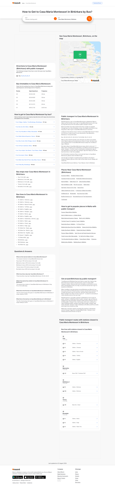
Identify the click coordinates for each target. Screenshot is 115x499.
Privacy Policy (23, 482)
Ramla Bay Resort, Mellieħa (68, 224)
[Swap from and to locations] (55, 18)
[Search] (89, 18)
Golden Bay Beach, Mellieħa (68, 230)
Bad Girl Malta (64, 181)
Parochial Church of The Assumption (82, 196)
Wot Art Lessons (78, 184)
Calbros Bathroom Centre (67, 190)
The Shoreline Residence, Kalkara (69, 239)
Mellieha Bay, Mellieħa (66, 242)
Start (26, 17)
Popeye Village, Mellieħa (67, 233)
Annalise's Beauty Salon (77, 175)
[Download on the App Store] (29, 477)
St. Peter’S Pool (80, 224)
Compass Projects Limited (68, 178)
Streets (77, 476)
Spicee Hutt (80, 187)
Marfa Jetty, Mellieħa (84, 218)
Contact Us (29, 482)
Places (77, 474)
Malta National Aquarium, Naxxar (69, 218)
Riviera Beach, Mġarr (85, 239)
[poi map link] (80, 62)
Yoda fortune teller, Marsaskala (69, 236)
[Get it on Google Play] (17, 477)
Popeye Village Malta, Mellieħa (69, 212)
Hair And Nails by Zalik (66, 184)
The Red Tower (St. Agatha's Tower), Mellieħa (72, 221)
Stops (76, 478)
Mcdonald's (73, 193)
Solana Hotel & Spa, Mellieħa (89, 227)
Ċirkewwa (93, 239)
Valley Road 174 (74, 181)
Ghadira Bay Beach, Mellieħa (84, 230)
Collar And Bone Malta (84, 181)
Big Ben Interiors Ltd (66, 196)
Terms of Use (15, 482)
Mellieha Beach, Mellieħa (80, 242)
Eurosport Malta (65, 175)
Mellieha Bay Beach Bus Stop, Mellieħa (71, 227)
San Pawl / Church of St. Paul (68, 187)
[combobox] (39, 19)
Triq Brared (64, 199)
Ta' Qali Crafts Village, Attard (86, 236)
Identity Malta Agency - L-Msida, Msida (71, 215)
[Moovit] (16, 3)
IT (59, 480)
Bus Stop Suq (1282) (82, 193)
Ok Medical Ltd (65, 193)
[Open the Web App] (40, 477)
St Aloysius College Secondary (83, 190)
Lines (76, 472)
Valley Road (86, 184)
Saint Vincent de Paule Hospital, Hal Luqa (85, 233)
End (59, 17)
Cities (76, 480)
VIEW (27, 177)
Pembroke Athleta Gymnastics (84, 178)
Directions (77, 482)
